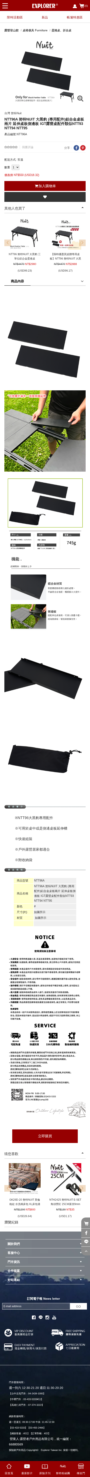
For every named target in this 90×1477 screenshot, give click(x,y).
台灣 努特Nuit (13, 113)
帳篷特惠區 (75, 17)
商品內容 (17, 281)
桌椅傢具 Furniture (35, 30)
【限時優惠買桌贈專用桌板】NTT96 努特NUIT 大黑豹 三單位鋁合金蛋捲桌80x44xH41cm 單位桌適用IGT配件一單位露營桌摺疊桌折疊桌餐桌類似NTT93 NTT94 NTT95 (65, 257)
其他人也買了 (14, 208)
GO (78, 1306)
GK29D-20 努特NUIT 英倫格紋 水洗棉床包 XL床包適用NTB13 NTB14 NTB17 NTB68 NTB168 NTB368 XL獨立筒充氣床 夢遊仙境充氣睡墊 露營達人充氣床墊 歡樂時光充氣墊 (24, 1202)
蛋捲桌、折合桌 (61, 30)
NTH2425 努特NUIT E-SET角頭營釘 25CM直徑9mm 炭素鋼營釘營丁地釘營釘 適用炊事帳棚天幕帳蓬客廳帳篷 (65, 1202)
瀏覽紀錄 (11, 1222)
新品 (45, 17)
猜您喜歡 (11, 1154)
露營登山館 (11, 30)
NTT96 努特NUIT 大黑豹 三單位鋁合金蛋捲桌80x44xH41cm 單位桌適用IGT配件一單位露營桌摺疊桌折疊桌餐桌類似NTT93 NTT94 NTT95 (25, 257)
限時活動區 (15, 17)
